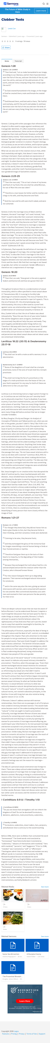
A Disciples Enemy (34, 954)
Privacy (21, 1034)
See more (45, 887)
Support (42, 1034)
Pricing (14, 1034)
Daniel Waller (31, 957)
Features (5, 1034)
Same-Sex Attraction (11, 954)
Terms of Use (31, 1034)
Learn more (41, 10)
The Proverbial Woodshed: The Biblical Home (20, 976)
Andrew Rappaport (9, 957)
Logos (16, 1031)
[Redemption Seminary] (25, 999)
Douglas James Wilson (10, 979)
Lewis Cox (12, 28)
